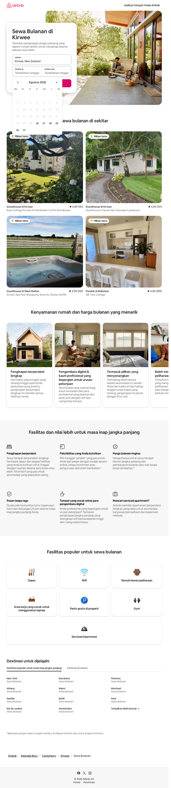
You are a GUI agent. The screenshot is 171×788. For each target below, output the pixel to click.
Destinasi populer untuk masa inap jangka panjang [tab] (34, 668)
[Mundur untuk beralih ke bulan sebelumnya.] (18, 82)
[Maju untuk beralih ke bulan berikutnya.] (56, 82)
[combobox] (42, 61)
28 (50, 123)
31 (24, 130)
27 (43, 123)
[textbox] (27, 73)
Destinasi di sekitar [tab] (77, 668)
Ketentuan (89, 782)
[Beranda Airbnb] (15, 5)
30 (17, 130)
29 (56, 123)
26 (37, 123)
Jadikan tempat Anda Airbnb (142, 5)
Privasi (76, 782)
